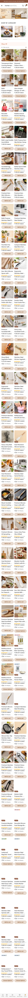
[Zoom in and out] (26, 47)
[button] (4, 117)
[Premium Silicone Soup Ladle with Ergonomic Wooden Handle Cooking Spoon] (20, 495)
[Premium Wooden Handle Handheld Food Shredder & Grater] (7, 815)
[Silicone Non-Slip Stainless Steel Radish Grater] (7, 728)
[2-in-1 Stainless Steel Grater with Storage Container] (20, 932)
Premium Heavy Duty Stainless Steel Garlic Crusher (20, 766)
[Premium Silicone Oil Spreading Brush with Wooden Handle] (7, 524)
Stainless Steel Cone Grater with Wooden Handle (6, 941)
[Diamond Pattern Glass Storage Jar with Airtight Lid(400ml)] (20, 55)
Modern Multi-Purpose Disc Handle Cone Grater (18, 795)
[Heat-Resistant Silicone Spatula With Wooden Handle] (20, 436)
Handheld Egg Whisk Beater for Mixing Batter (6, 168)
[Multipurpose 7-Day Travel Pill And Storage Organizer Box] (7, 961)
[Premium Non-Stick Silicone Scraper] (7, 185)
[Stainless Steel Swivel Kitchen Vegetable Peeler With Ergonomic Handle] (20, 465)
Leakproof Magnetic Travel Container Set (6, 853)
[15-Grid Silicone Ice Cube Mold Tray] (7, 990)
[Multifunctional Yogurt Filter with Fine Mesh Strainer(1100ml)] (20, 611)
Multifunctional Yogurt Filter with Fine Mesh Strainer (7, 649)
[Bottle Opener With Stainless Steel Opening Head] (20, 158)
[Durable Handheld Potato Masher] (20, 873)
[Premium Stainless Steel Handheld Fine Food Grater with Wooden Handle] (7, 611)
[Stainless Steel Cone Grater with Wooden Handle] (7, 932)
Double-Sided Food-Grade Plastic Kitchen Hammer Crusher (20, 301)
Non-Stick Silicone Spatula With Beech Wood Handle (20, 591)
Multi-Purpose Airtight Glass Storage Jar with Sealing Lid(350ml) (6, 89)
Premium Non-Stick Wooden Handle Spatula (19, 194)
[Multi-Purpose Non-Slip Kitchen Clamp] (20, 132)
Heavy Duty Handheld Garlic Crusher (19, 330)
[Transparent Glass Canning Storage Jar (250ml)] (7, 55)
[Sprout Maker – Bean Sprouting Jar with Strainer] (20, 640)
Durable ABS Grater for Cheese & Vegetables (7, 591)
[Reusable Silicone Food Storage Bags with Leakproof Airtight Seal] (20, 815)
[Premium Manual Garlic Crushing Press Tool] (7, 786)
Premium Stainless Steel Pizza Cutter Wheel (20, 737)
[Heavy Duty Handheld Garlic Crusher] (20, 321)
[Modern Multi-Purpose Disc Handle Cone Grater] (20, 786)
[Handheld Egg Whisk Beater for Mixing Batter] (7, 158)
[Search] (23, 5)
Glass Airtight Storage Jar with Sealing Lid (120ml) (20, 89)
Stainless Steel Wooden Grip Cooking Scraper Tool (19, 387)
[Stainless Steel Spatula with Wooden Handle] (7, 902)
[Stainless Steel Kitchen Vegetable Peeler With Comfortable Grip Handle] (20, 349)
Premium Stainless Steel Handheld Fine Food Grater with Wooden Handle (7, 620)
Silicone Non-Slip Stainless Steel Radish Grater (6, 737)
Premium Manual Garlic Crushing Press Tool (6, 795)
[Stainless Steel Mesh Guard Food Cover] (20, 844)
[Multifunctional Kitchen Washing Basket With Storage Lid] (20, 105)
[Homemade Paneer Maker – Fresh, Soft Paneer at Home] (20, 669)
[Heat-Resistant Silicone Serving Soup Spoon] (7, 465)
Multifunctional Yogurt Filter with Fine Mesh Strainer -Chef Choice (7, 679)
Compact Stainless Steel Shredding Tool (20, 708)
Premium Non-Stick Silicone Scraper (6, 194)
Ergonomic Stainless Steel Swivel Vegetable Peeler (19, 272)
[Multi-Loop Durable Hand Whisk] (7, 132)
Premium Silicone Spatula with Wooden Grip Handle (7, 708)
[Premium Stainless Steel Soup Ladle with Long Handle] (7, 873)
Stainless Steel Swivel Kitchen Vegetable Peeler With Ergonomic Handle (19, 475)
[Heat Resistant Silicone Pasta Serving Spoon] (7, 553)
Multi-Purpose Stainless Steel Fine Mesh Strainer (7, 219)
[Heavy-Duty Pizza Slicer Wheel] (20, 524)
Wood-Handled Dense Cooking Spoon (6, 504)
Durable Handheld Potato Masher (20, 883)
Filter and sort (6, 47)
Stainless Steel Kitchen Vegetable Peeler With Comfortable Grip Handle (20, 358)
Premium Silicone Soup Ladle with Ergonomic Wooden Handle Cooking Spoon (20, 504)
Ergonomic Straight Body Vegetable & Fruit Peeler (6, 387)
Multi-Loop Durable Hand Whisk (7, 141)
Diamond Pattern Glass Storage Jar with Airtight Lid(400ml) (20, 64)
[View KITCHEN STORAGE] (20, 31)
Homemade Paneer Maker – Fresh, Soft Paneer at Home (20, 679)
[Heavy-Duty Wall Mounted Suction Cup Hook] (7, 436)
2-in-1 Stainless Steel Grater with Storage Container (20, 941)
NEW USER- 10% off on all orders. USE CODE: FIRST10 (14, 1)
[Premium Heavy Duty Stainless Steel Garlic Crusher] (20, 757)
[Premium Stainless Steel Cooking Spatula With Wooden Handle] (20, 990)
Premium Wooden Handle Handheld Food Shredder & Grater (7, 824)
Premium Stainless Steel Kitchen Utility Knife (7, 417)
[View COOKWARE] (7, 31)
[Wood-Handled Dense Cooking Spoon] (7, 495)
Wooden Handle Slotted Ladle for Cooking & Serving (20, 562)
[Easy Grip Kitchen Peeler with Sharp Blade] (7, 292)
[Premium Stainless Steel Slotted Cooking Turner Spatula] (20, 210)
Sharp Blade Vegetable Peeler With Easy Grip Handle (6, 358)
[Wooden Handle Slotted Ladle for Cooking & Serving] (20, 553)
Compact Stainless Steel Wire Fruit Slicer (20, 246)
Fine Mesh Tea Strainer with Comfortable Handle (5, 246)
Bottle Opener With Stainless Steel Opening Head (20, 168)
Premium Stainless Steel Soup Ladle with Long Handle (7, 883)
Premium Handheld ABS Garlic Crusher (6, 330)
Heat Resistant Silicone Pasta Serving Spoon (6, 562)
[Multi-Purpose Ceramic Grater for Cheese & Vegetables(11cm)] (20, 961)
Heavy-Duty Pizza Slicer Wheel (20, 533)
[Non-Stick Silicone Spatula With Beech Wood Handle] (20, 582)
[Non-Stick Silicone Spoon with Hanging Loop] (7, 263)
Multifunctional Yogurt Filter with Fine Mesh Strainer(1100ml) (19, 620)
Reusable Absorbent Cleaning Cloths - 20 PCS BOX (6, 115)
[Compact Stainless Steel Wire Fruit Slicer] (20, 236)
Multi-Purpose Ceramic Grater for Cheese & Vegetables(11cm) (20, 970)
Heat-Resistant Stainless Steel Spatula (19, 912)
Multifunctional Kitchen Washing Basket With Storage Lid (19, 115)
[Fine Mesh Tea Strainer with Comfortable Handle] (7, 236)
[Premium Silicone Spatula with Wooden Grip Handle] (7, 698)
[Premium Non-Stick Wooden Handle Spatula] (20, 185)
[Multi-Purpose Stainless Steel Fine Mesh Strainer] (7, 210)
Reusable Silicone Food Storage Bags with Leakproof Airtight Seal (20, 824)
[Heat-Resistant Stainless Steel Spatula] (20, 902)
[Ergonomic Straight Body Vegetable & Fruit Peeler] (7, 378)
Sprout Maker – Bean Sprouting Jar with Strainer (19, 649)
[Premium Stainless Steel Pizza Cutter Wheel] (20, 728)
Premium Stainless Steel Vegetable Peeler (7, 766)
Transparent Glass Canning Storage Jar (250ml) (7, 64)
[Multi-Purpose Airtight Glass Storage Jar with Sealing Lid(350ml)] (7, 80)
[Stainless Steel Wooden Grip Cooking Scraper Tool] (20, 378)
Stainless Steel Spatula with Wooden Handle (6, 912)
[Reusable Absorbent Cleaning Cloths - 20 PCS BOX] (7, 105)
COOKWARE (6, 35)
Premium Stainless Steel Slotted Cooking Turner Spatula (20, 219)
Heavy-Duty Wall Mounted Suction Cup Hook (6, 446)
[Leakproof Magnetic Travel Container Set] (7, 844)
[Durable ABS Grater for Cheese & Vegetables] (7, 582)
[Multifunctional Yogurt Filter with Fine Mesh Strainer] (7, 640)
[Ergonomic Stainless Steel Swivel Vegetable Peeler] (20, 263)
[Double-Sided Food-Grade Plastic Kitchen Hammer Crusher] (20, 292)
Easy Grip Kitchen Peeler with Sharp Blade (7, 301)
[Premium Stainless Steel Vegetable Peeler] (7, 757)
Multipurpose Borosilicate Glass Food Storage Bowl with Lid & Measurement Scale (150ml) (20, 417)
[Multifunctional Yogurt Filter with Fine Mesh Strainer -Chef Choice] (7, 669)
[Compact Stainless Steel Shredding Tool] (20, 698)
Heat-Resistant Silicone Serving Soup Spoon (6, 475)
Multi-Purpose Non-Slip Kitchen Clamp (20, 141)
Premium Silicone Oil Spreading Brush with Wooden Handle (7, 533)
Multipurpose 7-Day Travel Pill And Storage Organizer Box (7, 970)
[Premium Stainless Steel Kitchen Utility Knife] (7, 407)
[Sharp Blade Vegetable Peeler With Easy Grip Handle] (7, 349)
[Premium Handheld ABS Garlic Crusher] (7, 321)
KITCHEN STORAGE (20, 35)
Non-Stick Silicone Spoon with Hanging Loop (7, 272)
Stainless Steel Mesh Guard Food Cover (19, 853)
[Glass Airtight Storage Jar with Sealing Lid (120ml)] (20, 80)
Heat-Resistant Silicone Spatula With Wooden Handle (19, 446)
